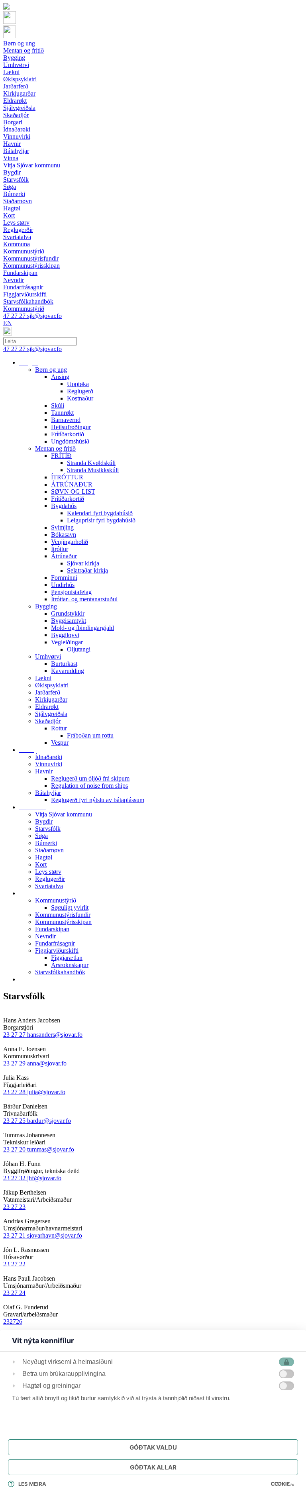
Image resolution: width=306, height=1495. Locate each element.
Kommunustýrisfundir (62, 914)
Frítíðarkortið (67, 434)
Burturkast (64, 663)
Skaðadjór (48, 721)
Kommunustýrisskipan (63, 921)
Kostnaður (80, 398)
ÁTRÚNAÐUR (71, 484)
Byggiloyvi (65, 635)
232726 (12, 1321)
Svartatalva (49, 886)
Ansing (60, 376)
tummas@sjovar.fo (50, 1149)
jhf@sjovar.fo (44, 1178)
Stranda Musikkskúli (93, 470)
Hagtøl (43, 857)
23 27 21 (15, 1235)
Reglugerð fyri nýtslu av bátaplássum (97, 800)
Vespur (60, 742)
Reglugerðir (50, 878)
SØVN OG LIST (73, 491)
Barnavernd (65, 419)
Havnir (44, 771)
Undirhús (63, 584)
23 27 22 (14, 1264)
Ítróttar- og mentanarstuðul (84, 599)
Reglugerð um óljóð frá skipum (90, 778)
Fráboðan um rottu (90, 735)
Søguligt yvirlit (69, 907)
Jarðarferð (47, 692)
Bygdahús (63, 505)
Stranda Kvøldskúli (91, 462)
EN (7, 323)
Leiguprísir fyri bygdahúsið (101, 520)
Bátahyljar (48, 792)
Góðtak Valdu (153, 1447)
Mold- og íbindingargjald (82, 627)
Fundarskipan (52, 929)
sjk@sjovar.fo (44, 315)
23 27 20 (15, 1149)
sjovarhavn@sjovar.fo (54, 1235)
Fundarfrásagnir (55, 943)
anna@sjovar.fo (47, 1063)
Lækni (43, 678)
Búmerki (46, 843)
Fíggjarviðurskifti (56, 950)
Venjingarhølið (69, 541)
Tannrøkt (62, 412)
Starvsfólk (48, 828)
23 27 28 (15, 1092)
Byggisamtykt (68, 620)
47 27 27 (15, 315)
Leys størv (48, 871)
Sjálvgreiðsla (51, 713)
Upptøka (78, 384)
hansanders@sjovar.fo (54, 1034)
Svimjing (62, 527)
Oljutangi (78, 649)
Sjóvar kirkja (83, 563)
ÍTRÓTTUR (67, 477)
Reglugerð (80, 391)
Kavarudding (67, 670)
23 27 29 (15, 1063)
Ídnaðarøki (48, 756)
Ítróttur (59, 548)
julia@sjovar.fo (46, 1092)
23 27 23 (14, 1206)
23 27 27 (15, 1034)
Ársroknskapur (69, 964)
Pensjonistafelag (71, 592)
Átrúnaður (64, 556)
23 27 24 (14, 1292)
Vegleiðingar (67, 642)
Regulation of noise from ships (89, 785)
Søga (41, 835)
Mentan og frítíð (55, 448)
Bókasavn (63, 534)
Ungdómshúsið (70, 441)
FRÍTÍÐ (61, 455)
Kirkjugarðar (51, 699)
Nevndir (45, 936)
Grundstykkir (67, 613)
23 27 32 (15, 1178)
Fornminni (64, 577)
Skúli (57, 405)
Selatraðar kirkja (87, 570)
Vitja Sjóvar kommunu (63, 814)
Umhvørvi (48, 656)
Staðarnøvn (49, 850)
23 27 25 (15, 1120)
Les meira (32, 1484)
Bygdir (44, 821)
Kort (41, 864)
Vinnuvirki (48, 764)
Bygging (46, 606)
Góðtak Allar (153, 1467)
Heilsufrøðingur (71, 427)
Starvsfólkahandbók (60, 972)
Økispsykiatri (52, 685)
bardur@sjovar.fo (49, 1120)
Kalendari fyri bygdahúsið (100, 513)
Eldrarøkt (47, 706)
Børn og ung (51, 369)
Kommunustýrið (55, 900)
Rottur (59, 728)
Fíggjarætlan (66, 957)
